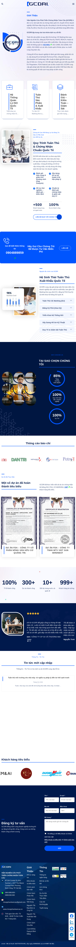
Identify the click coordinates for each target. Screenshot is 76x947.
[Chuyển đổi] (71, 300)
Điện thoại (63, 806)
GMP (66, 487)
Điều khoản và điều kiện (53, 839)
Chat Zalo (71, 924)
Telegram (71, 937)
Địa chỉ (46, 806)
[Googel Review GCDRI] (63, 868)
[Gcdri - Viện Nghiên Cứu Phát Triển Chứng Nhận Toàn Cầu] (26, 773)
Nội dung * (48, 817)
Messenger (71, 931)
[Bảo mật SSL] (55, 876)
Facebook (71, 918)
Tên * (46, 795)
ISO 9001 (46, 45)
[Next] (71, 460)
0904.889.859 (10, 892)
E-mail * (62, 795)
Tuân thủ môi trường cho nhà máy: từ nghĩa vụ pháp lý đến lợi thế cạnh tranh (38, 678)
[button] (2, 4)
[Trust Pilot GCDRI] (55, 868)
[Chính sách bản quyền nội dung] (63, 876)
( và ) (59, 841)
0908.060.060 (10, 895)
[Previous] (5, 460)
